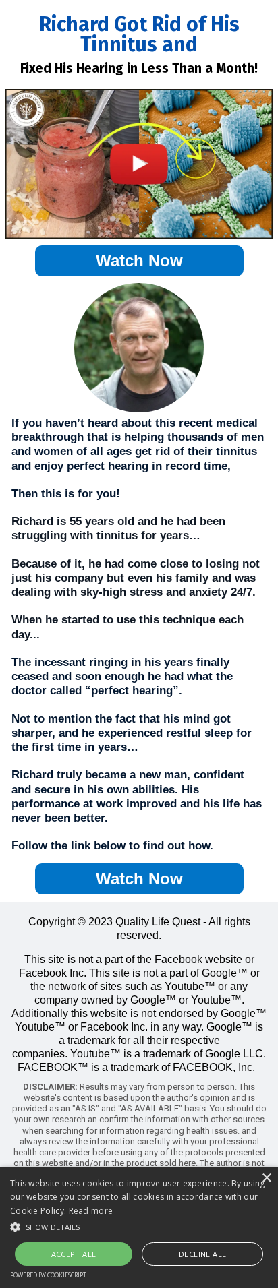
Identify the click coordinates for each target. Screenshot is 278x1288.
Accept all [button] (73, 1254)
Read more (91, 1211)
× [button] (266, 1178)
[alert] (139, 1227)
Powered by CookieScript (48, 1274)
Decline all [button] (202, 1254)
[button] (139, 1226)
